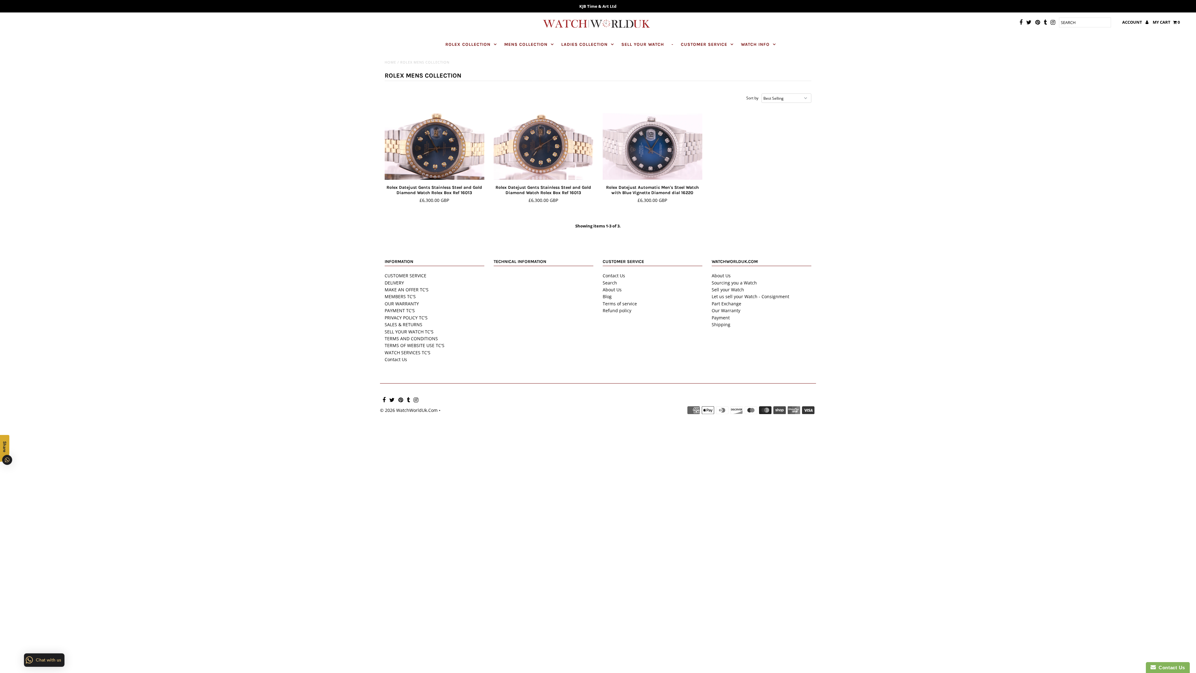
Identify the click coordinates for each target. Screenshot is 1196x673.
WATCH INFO (755, 44)
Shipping (721, 324)
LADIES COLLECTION (584, 44)
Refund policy (617, 310)
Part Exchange (726, 304)
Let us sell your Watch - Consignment (750, 296)
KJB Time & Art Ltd (597, 6)
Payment (721, 318)
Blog (607, 296)
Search (610, 283)
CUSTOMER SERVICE (704, 44)
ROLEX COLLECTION (468, 44)
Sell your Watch (728, 290)
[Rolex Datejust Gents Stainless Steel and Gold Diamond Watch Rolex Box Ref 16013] (435, 146)
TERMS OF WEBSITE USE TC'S (414, 345)
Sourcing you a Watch (734, 283)
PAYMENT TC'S (400, 310)
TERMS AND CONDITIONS (411, 338)
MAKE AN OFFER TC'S (407, 290)
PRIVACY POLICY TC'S (406, 318)
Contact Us (396, 359)
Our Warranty (726, 310)
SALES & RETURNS (403, 324)
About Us (612, 290)
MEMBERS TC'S (400, 296)
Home (390, 62)
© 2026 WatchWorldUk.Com (409, 410)
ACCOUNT (1132, 22)
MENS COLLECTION (526, 44)
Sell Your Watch (642, 44)
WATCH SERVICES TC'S (407, 353)
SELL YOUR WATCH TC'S (409, 332)
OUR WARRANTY (402, 304)
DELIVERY (394, 283)
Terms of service (620, 304)
